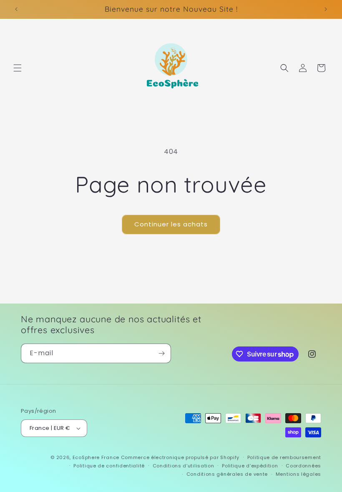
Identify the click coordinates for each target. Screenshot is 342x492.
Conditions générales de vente (227, 474)
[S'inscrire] (161, 353)
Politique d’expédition (250, 465)
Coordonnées (303, 465)
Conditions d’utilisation (183, 465)
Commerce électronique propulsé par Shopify (180, 457)
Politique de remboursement (284, 457)
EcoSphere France (96, 457)
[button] (17, 68)
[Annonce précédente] (16, 9)
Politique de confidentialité (109, 465)
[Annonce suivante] (326, 9)
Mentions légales (298, 474)
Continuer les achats (171, 224)
